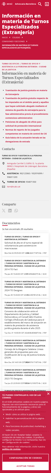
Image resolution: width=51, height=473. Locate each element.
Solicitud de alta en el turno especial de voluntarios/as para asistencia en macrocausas (23, 245)
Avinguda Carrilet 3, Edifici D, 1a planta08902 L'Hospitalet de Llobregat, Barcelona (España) (27, 166)
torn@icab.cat (13, 186)
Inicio (5, 37)
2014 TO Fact (11, 269)
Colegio (16, 37)
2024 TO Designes (13, 290)
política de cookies (11, 449)
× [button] (48, 393)
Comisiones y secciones (13, 41)
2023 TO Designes (13, 378)
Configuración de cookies (25, 458)
